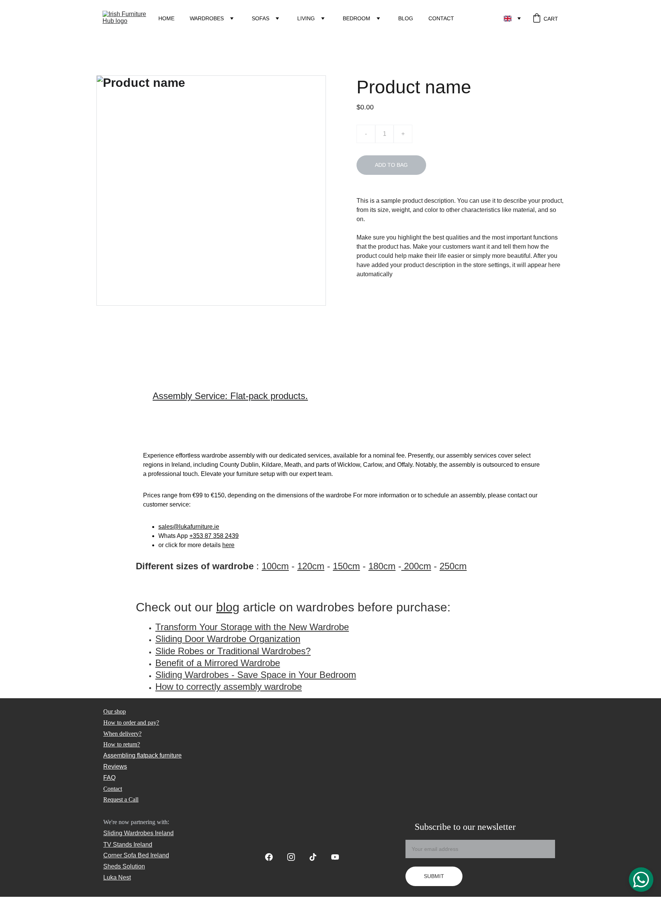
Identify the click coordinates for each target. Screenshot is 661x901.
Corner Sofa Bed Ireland (136, 855)
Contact (441, 18)
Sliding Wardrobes (128, 833)
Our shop (114, 711)
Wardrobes (207, 18)
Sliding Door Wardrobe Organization (227, 639)
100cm (275, 566)
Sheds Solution (124, 866)
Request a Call (120, 799)
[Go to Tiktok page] (316, 857)
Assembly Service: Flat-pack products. (230, 396)
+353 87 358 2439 (214, 536)
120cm (310, 566)
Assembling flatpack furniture (142, 755)
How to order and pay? (131, 722)
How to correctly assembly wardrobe (228, 686)
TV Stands (117, 844)
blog (227, 607)
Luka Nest (117, 877)
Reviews (115, 766)
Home (166, 18)
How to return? (121, 744)
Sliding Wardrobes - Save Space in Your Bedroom (255, 675)
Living (306, 18)
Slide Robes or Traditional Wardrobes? (233, 651)
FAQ (109, 777)
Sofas (260, 18)
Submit (434, 876)
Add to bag (391, 165)
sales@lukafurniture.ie (188, 526)
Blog (405, 18)
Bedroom (356, 18)
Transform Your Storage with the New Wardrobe (252, 627)
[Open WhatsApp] (641, 879)
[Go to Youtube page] (335, 857)
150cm (346, 566)
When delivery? (122, 733)
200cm (416, 566)
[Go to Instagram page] (295, 857)
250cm (453, 566)
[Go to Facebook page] (272, 857)
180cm (382, 566)
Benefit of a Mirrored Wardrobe (217, 663)
